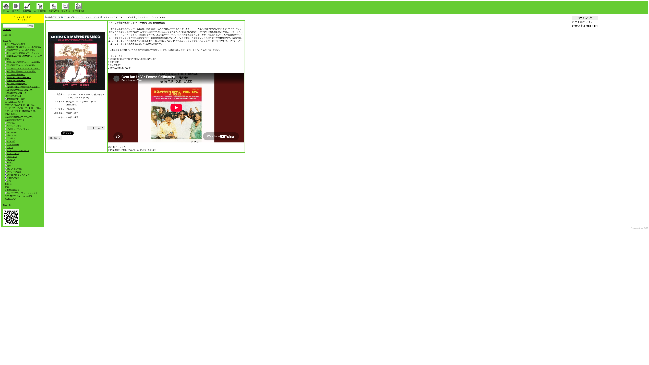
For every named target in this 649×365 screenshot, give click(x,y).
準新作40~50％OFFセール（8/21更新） (24, 47)
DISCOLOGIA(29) (13, 96)
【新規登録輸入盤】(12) (15, 93)
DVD (9, 181)
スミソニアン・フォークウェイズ (22, 193)
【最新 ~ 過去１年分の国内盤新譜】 (23, 87)
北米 (9, 166)
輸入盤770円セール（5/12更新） (21, 71)
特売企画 (7, 35)
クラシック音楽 (14, 172)
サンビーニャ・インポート (87, 17)
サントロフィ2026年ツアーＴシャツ (23, 53)
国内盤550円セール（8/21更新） (21, 50)
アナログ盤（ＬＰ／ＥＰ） (19, 175)
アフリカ (11, 138)
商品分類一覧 (54, 17)
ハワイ (10, 163)
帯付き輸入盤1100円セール (19, 77)
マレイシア (12, 156)
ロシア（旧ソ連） (15, 169)
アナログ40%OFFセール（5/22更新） (23, 68)
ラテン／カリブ (14, 126)
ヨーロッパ (12, 132)
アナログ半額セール (16, 74)
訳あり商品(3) (11, 114)
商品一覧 (7, 205)
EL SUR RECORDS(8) (14, 102)
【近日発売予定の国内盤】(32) (18, 90)
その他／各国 (13, 178)
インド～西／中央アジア (18, 150)
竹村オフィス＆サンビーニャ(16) (19, 105)
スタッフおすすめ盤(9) (15, 44)
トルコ (10, 147)
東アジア (11, 160)
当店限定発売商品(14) (14, 120)
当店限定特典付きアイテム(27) (18, 117)
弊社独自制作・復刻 (16, 99)
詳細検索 (7, 29)
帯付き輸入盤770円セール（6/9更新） (24, 62)
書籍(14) (8, 187)
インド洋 (11, 141)
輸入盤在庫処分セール (17, 83)
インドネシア (13, 153)
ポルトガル (12, 135)
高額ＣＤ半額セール (16, 80)
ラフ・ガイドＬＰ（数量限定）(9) (20, 111)
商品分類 (7, 41)
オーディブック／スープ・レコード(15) (23, 108)
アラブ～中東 (13, 144)
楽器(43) (8, 184)
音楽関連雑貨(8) (12, 190)
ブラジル (11, 123)
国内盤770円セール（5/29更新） (21, 65)
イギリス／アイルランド (18, 129)
